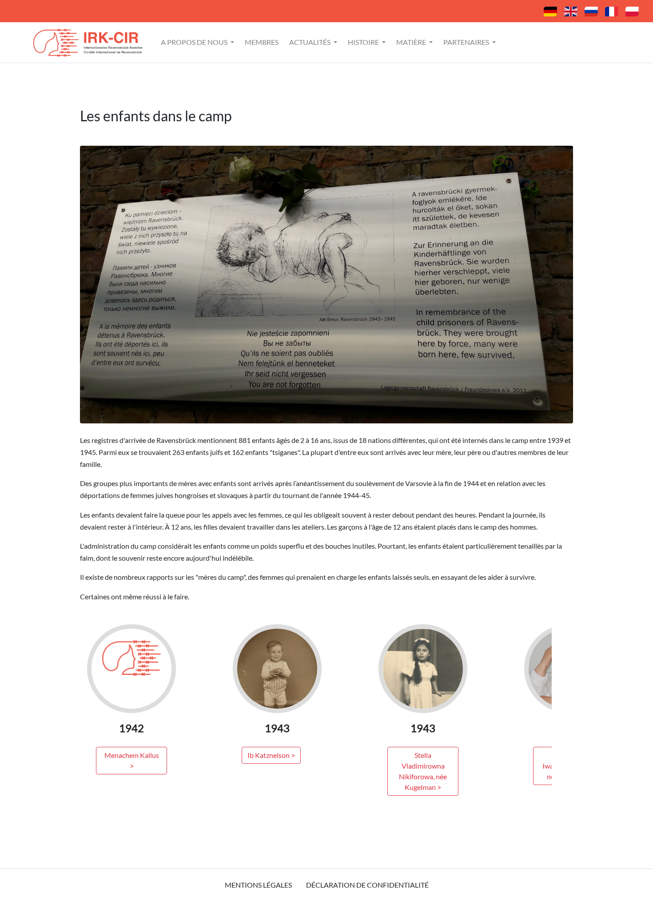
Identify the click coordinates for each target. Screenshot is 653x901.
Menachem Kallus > (131, 760)
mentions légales (258, 885)
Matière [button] (411, 42)
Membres (262, 42)
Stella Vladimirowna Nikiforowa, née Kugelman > (423, 771)
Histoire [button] (364, 42)
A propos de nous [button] (195, 42)
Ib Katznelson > (271, 755)
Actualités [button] (310, 42)
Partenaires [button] (466, 42)
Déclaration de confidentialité (367, 885)
